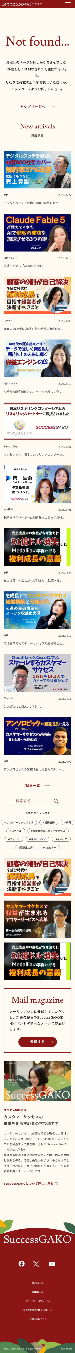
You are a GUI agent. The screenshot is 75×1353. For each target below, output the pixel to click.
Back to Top (66, 1349)
